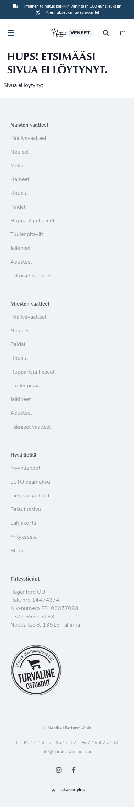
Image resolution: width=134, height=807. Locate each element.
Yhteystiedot (25, 578)
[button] (106, 33)
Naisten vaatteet (29, 125)
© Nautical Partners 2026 (67, 727)
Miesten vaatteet (29, 303)
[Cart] (123, 33)
